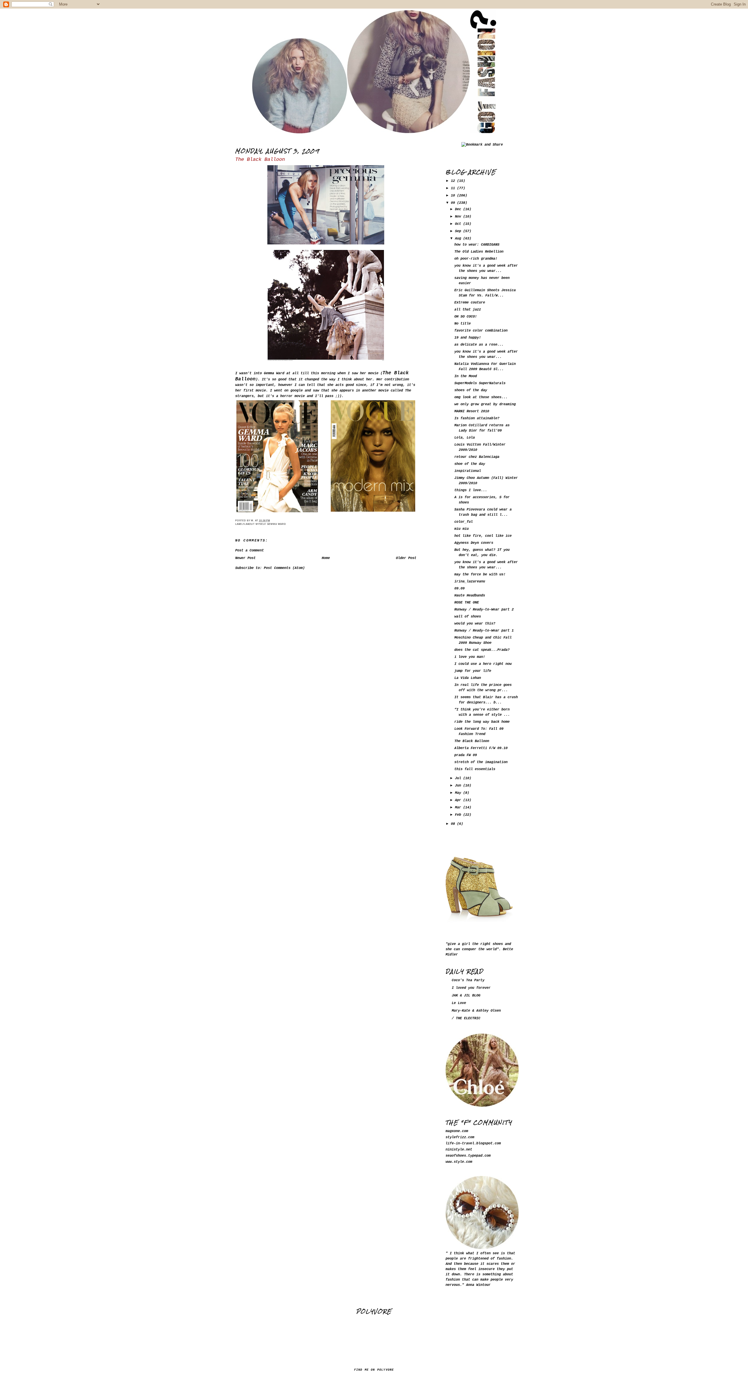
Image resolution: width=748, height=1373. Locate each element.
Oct (459, 224)
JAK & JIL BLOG (466, 995)
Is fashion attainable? (476, 418)
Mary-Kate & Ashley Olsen (476, 1011)
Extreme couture (469, 303)
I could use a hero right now (483, 664)
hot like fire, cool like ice (483, 536)
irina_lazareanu (469, 581)
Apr (459, 800)
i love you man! (469, 657)
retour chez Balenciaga (476, 457)
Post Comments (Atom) (284, 568)
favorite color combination (481, 331)
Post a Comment (249, 550)
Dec (459, 209)
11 (454, 188)
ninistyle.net (459, 1150)
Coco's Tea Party (468, 980)
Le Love (459, 1003)
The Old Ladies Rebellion (478, 252)
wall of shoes (467, 617)
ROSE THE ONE (466, 603)
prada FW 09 (465, 755)
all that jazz (467, 310)
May (459, 793)
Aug (459, 239)
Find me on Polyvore (374, 1370)
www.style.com (459, 1162)
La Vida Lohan (467, 678)
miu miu (461, 529)
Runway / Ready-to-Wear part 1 (484, 631)
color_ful (463, 522)
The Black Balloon (260, 159)
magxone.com (457, 1131)
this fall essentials (474, 769)
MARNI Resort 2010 (471, 411)
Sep (459, 231)
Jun (459, 786)
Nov (459, 217)
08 (454, 824)
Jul (459, 778)
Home (326, 558)
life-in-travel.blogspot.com (473, 1143)
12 (454, 181)
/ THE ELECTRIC (466, 1018)
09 (454, 203)
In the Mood (465, 376)
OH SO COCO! (465, 317)
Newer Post (245, 558)
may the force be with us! (479, 574)
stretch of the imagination (481, 762)
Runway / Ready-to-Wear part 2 (484, 610)
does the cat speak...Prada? (482, 650)
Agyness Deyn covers (473, 543)
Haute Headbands (469, 596)
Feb (459, 815)
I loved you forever (471, 988)
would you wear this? (474, 624)
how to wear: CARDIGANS (476, 245)
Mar (459, 807)
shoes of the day (470, 390)
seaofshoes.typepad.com (468, 1156)
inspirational (467, 471)
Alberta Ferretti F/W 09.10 (481, 748)
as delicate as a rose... (478, 345)
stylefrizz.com (460, 1137)
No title (462, 324)
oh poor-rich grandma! (475, 259)
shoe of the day (469, 464)
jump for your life (472, 671)
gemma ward (276, 524)
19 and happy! (467, 338)
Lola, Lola (464, 438)
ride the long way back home (482, 722)
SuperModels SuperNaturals (479, 383)
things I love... (470, 490)
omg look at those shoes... (481, 397)
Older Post (406, 558)
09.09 (459, 589)
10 (454, 196)
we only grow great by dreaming (485, 404)
